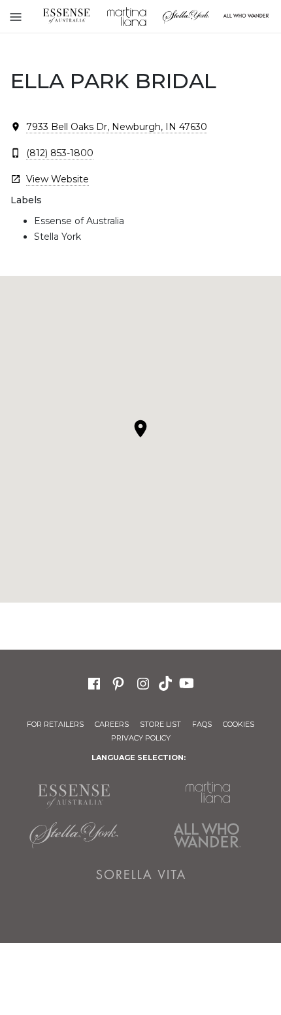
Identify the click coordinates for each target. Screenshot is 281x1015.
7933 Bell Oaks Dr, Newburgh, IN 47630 (116, 127)
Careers (112, 724)
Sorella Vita (141, 874)
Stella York (186, 16)
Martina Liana (127, 16)
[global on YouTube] (188, 682)
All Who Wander (207, 835)
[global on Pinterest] (118, 682)
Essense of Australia (67, 16)
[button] (140, 428)
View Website (57, 179)
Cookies (238, 724)
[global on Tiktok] (166, 682)
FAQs (202, 724)
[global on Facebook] (94, 682)
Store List (160, 724)
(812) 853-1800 (59, 153)
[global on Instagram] (143, 682)
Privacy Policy (141, 737)
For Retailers (55, 724)
